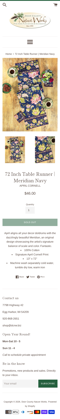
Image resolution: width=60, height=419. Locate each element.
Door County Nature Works (34, 401)
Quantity (30, 204)
